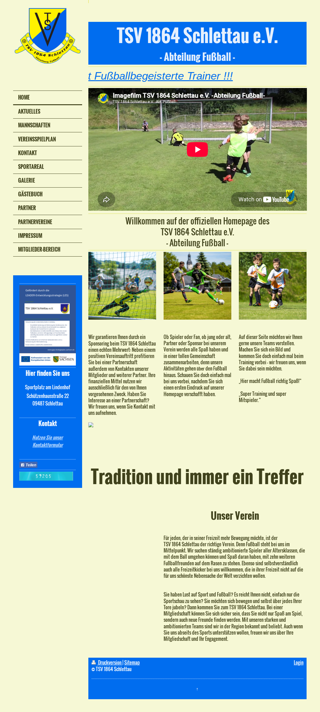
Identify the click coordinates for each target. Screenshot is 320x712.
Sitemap (132, 662)
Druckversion (109, 662)
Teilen (30, 465)
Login (298, 662)
